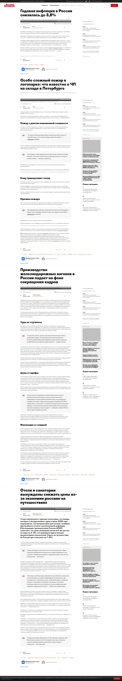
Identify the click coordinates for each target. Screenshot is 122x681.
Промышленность (75, 474)
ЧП (54, 254)
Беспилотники (81, 254)
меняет (42, 238)
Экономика (31, 64)
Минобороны (70, 254)
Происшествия (49, 254)
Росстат (25, 64)
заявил (60, 47)
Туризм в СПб (30, 657)
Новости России (84, 474)
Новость (37, 64)
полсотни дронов (62, 230)
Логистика (63, 254)
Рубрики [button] (45, 5)
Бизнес (32, 474)
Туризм (25, 657)
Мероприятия (65, 5)
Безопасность (89, 254)
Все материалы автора (37, 27)
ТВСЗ (37, 301)
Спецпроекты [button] (55, 5)
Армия (75, 254)
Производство (92, 474)
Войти (114, 5)
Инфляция (42, 64)
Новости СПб (31, 254)
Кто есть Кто (80, 5)
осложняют (46, 233)
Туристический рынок (39, 657)
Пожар (58, 254)
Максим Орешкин (53, 47)
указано (27, 186)
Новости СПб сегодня (40, 254)
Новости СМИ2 (24, 73)
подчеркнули (30, 214)
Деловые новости (38, 474)
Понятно (117, 678)
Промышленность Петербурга (64, 474)
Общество (72, 657)
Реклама (73, 5)
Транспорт (46, 474)
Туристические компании (50, 657)
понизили (56, 241)
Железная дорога (53, 474)
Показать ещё (86, 56)
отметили (30, 139)
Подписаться (71, 1)
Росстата (56, 33)
